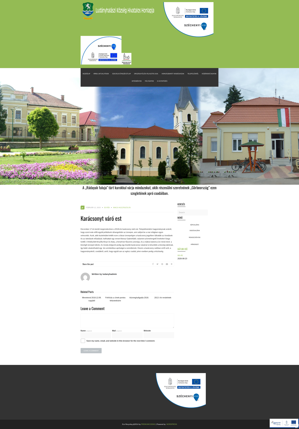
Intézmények (137, 81)
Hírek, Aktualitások (101, 74)
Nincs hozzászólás (122, 207)
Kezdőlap (86, 74)
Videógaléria (194, 230)
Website (147, 331)
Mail (117, 331)
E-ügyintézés (162, 81)
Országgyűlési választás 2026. (146, 74)
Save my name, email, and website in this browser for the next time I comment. (120, 341)
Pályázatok (149, 81)
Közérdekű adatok (209, 74)
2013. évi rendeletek (162, 298)
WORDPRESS (171, 424)
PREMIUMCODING (148, 424)
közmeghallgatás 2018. (139, 298)
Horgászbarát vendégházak (173, 74)
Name (86, 331)
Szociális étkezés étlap (121, 74)
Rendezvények (194, 237)
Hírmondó (195, 244)
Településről (193, 74)
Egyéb (107, 207)
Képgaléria (194, 225)
